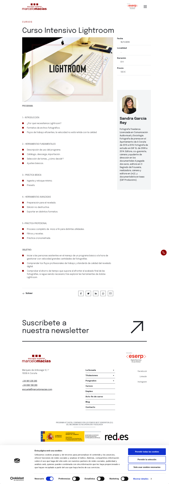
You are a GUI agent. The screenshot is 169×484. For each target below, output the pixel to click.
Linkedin (143, 377)
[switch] (76, 479)
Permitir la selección (147, 459)
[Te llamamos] (164, 252)
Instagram (142, 382)
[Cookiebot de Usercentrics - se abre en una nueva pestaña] (17, 479)
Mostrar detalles (140, 479)
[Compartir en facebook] (81, 293)
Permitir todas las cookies (147, 452)
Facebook (142, 371)
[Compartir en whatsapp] (103, 293)
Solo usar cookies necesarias (146, 467)
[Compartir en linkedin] (95, 293)
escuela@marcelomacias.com (37, 389)
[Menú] (145, 6)
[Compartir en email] (110, 293)
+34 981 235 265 (29, 381)
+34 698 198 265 (29, 385)
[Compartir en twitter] (88, 293)
